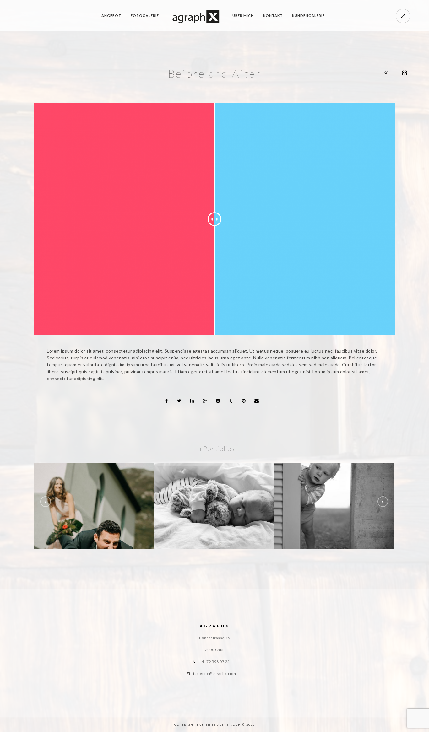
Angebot (111, 15)
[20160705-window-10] (214, 492)
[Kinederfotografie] (335, 492)
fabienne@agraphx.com (214, 673)
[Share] (166, 401)
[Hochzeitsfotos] (94, 492)
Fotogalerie (145, 15)
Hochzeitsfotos (94, 508)
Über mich (243, 15)
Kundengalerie (308, 15)
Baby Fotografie (214, 508)
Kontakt (273, 15)
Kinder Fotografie (334, 508)
